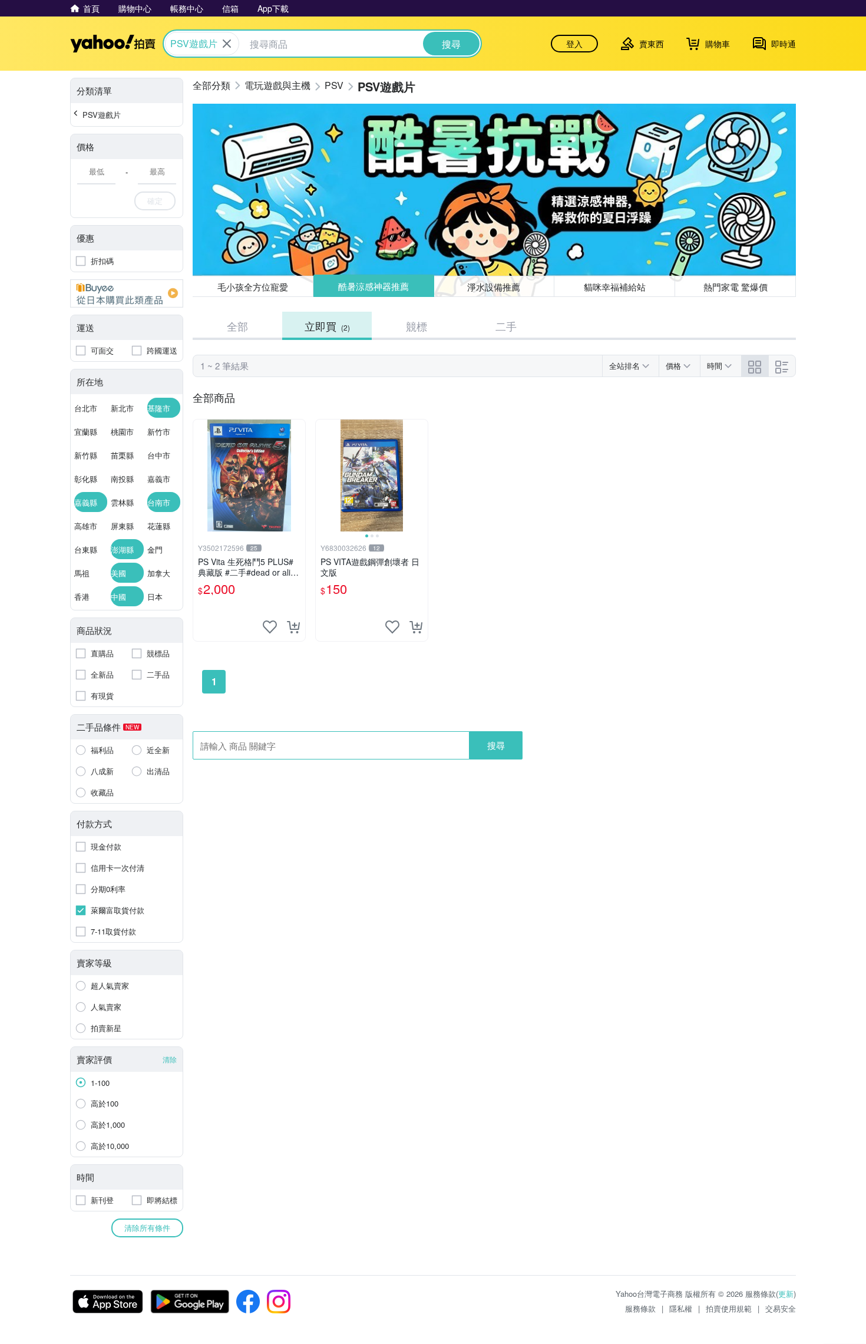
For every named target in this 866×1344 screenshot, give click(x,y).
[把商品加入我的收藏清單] (270, 627)
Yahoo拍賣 (113, 43)
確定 (155, 200)
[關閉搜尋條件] (227, 44)
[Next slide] (420, 475)
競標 (416, 325)
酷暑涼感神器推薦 (373, 286)
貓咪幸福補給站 (615, 286)
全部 (237, 325)
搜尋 (496, 745)
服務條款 (640, 1308)
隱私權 (680, 1308)
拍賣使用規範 (729, 1308)
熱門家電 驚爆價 (735, 286)
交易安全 (780, 1308)
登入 (574, 43)
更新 (786, 1293)
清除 (170, 1059)
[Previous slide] (323, 475)
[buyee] (126, 293)
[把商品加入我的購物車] (293, 627)
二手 (506, 325)
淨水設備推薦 (494, 286)
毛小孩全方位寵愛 (252, 286)
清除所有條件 (147, 1227)
